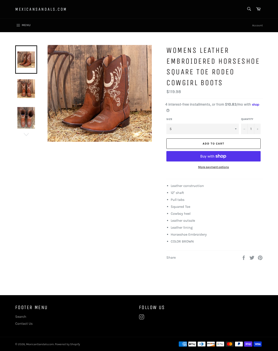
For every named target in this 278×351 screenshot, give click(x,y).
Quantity (247, 119)
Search (20, 316)
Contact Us (24, 323)
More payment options (213, 167)
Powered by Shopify (67, 344)
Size (169, 119)
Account (257, 25)
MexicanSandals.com (41, 9)
